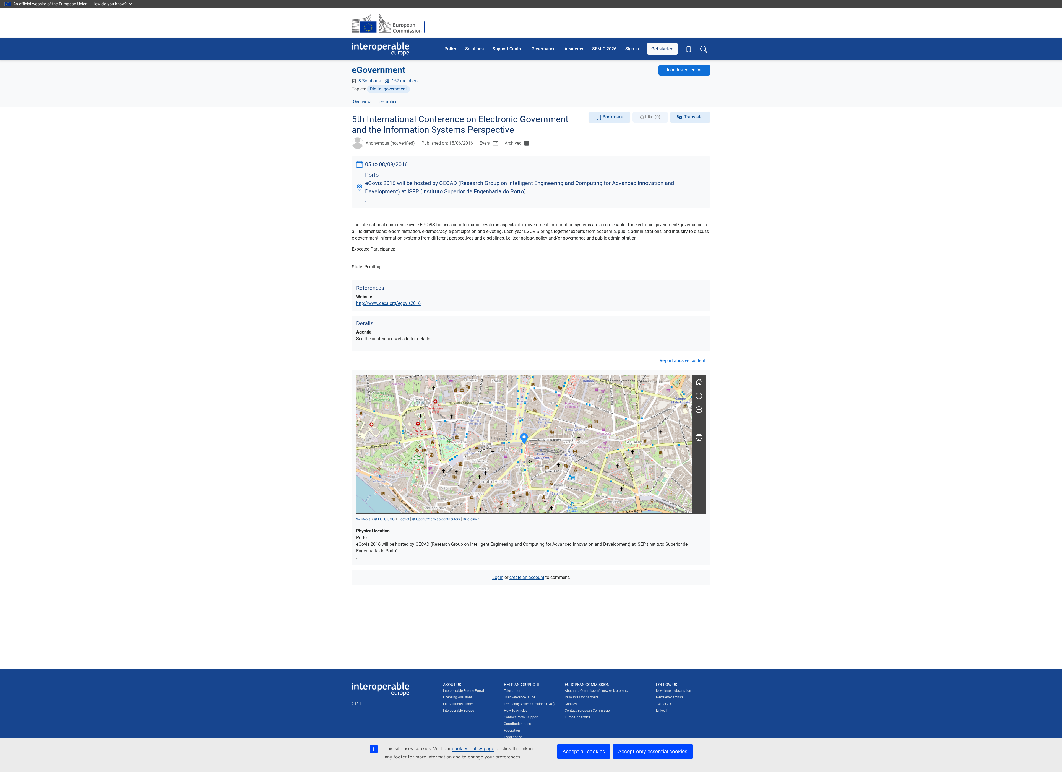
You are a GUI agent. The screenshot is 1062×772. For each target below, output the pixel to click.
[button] (524, 439)
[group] (524, 444)
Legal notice (513, 737)
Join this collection (684, 69)
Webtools (363, 519)
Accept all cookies (584, 751)
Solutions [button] (474, 48)
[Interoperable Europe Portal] (380, 49)
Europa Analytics (577, 717)
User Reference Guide (519, 697)
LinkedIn (662, 711)
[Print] (699, 437)
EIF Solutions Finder (458, 704)
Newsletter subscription (673, 691)
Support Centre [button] (508, 48)
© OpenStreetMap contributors (436, 519)
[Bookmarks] (689, 49)
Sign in (632, 48)
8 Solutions (369, 81)
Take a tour (512, 691)
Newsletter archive (669, 697)
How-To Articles (515, 711)
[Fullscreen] (699, 423)
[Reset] (699, 382)
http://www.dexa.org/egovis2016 (388, 303)
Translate (693, 116)
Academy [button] (573, 48)
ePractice (388, 101)
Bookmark (612, 116)
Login (497, 577)
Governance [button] (544, 48)
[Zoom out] (699, 410)
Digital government (388, 89)
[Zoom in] (699, 396)
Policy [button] (450, 48)
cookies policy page (473, 748)
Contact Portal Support (521, 717)
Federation (512, 730)
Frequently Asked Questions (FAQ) (529, 704)
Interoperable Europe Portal (463, 691)
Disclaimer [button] (471, 519)
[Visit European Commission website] (391, 23)
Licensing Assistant (457, 697)
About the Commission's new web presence (597, 691)
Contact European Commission (588, 711)
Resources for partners (581, 697)
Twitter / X (663, 704)
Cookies (571, 704)
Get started (662, 48)
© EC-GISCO (384, 519)
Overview (362, 101)
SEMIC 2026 (604, 48)
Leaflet (404, 519)
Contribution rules (517, 724)
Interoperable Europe (458, 711)
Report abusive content (683, 360)
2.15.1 (356, 704)
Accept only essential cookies (652, 751)
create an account (526, 577)
